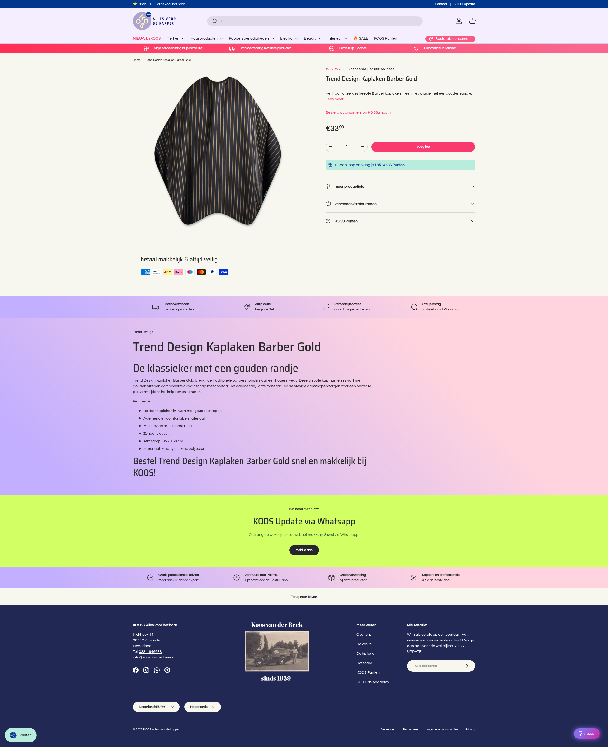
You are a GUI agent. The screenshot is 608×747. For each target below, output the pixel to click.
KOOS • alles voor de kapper (161, 729)
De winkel (364, 644)
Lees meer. (335, 99)
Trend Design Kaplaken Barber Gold (168, 59)
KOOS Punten (385, 38)
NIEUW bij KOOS (147, 38)
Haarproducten (204, 38)
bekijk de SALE (266, 309)
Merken (172, 38)
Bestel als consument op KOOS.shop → (359, 112)
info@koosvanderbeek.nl (154, 657)
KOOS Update (464, 4)
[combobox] (314, 21)
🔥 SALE (360, 38)
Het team (364, 663)
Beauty (310, 38)
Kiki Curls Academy (372, 682)
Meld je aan (304, 550)
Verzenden (388, 729)
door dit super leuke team (353, 309)
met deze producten (179, 309)
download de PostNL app (269, 580)
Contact (441, 4)
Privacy (470, 729)
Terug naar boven (304, 596)
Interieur (335, 38)
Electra (286, 38)
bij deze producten (353, 580)
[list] (217, 151)
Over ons (364, 634)
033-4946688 (150, 652)
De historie (365, 653)
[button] (472, 21)
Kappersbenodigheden (249, 38)
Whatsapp (451, 309)
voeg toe (423, 146)
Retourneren (411, 729)
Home (137, 59)
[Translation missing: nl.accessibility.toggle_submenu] (183, 38)
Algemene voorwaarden (442, 729)
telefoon (433, 309)
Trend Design (335, 69)
